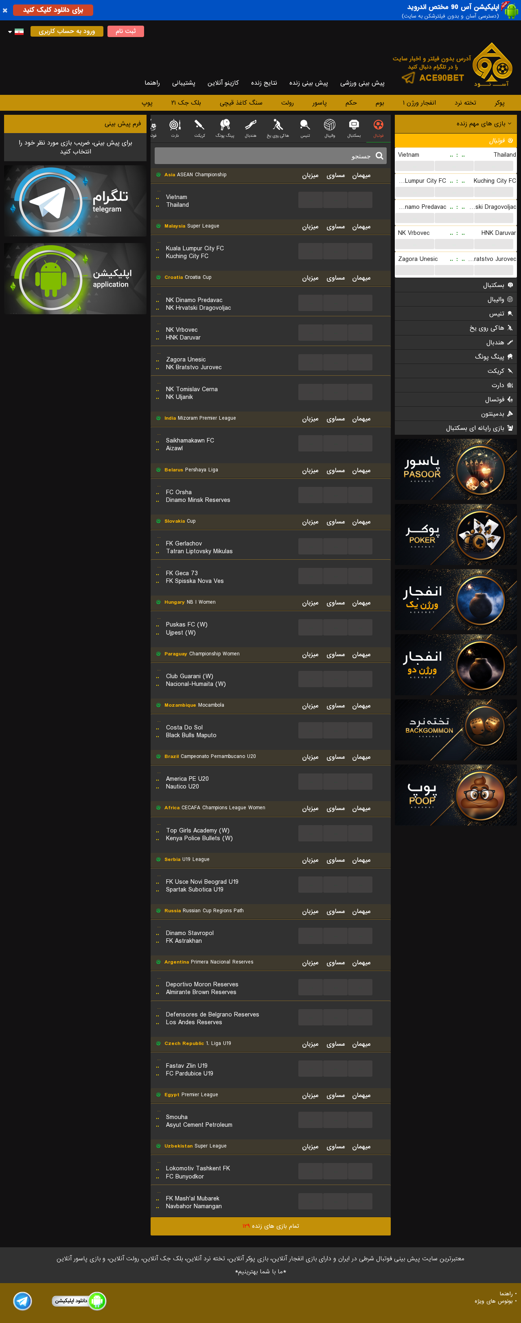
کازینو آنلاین (223, 83)
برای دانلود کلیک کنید (53, 10)
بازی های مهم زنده (482, 124)
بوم (380, 103)
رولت (287, 103)
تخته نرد (465, 103)
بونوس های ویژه (494, 1301)
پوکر (500, 103)
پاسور (320, 103)
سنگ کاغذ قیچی (241, 103)
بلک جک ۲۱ (186, 103)
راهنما (152, 83)
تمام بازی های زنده (271, 1226)
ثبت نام (126, 31)
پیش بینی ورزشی (362, 83)
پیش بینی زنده (308, 83)
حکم (351, 103)
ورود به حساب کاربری (67, 31)
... (414, 166)
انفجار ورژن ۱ (419, 103)
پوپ (147, 103)
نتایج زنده (264, 83)
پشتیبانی (183, 83)
